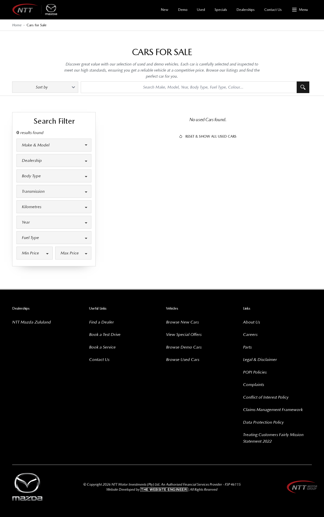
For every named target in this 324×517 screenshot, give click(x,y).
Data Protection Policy (263, 422)
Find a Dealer (101, 322)
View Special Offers (183, 334)
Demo (183, 10)
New (164, 10)
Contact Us (273, 10)
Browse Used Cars (182, 359)
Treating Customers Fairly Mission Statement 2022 (273, 438)
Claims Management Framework (273, 409)
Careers (250, 334)
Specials (221, 10)
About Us (251, 322)
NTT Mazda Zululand (31, 322)
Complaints (253, 384)
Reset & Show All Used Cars (210, 136)
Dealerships (245, 10)
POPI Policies (255, 372)
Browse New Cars (182, 322)
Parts (247, 347)
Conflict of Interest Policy (266, 397)
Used (201, 10)
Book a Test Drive (104, 334)
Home (17, 25)
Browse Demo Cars (183, 347)
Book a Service (102, 347)
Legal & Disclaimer (260, 359)
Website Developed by (146, 489)
